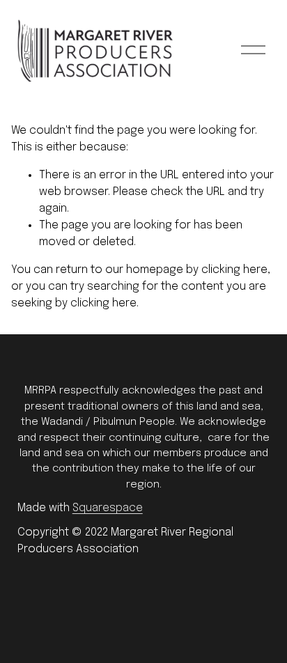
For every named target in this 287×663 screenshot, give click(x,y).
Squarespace (107, 508)
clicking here (234, 270)
